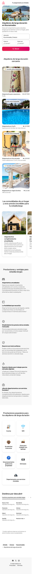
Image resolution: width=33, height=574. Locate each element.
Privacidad (12, 565)
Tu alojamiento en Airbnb (20, 3)
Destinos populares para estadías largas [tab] (13, 497)
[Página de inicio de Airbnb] (3, 3)
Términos (19, 565)
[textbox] (9, 43)
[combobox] (16, 37)
